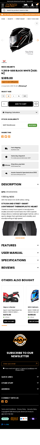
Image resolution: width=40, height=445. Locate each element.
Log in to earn (10, 82)
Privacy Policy (20, 370)
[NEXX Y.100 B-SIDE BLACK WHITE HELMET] (2, 401)
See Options (34, 321)
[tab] (4, 325)
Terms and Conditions (8, 409)
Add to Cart (20, 104)
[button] (36, 104)
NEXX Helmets (8, 67)
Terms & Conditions (27, 368)
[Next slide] (37, 40)
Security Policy (32, 409)
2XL (25, 96)
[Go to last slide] (2, 40)
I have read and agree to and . (20, 369)
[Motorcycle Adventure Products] (11, 5)
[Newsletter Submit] (36, 364)
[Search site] (4, 10)
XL (19, 96)
